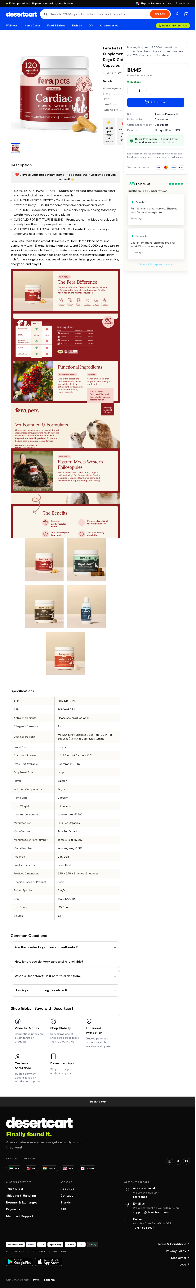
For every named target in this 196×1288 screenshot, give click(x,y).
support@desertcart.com (151, 1212)
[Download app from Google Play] (19, 1262)
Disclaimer (180, 1258)
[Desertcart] (21, 14)
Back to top (98, 1101)
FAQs (184, 1265)
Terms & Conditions (173, 1244)
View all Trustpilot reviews (155, 264)
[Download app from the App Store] (48, 1262)
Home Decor (32, 25)
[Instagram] (169, 1161)
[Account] (177, 14)
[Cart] (186, 14)
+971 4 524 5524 (143, 1227)
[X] (178, 1161)
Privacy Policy (178, 1251)
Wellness (12, 25)
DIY (91, 25)
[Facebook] (186, 1161)
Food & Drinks (56, 25)
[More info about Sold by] (177, 114)
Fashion (77, 25)
